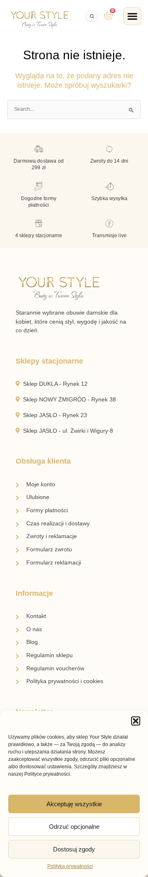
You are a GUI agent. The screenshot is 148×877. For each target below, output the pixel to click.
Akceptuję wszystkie (74, 803)
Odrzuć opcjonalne (74, 826)
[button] (136, 721)
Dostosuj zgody (74, 849)
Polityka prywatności (70, 866)
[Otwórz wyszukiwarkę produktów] (91, 16)
